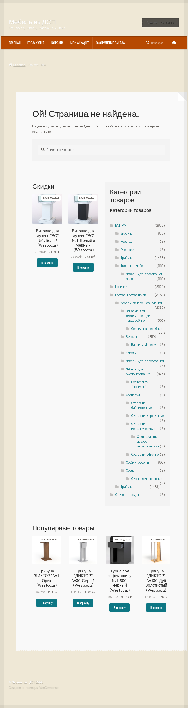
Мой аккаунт (79, 42)
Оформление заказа (110, 42)
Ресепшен (127, 241)
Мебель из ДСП (32, 22)
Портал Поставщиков (130, 295)
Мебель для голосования (145, 361)
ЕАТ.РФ (120, 225)
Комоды (131, 352)
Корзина (57, 42)
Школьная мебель (133, 265)
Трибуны (127, 257)
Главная (15, 42)
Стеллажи (127, 249)
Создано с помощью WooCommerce (34, 687)
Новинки (121, 286)
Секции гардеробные (146, 328)
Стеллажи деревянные (147, 415)
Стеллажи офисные (145, 454)
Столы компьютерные (146, 478)
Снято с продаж (127, 494)
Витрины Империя (144, 344)
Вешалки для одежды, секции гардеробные (138, 315)
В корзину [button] (47, 263)
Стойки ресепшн (138, 462)
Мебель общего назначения (141, 303)
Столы (130, 470)
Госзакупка (35, 42)
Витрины (127, 233)
